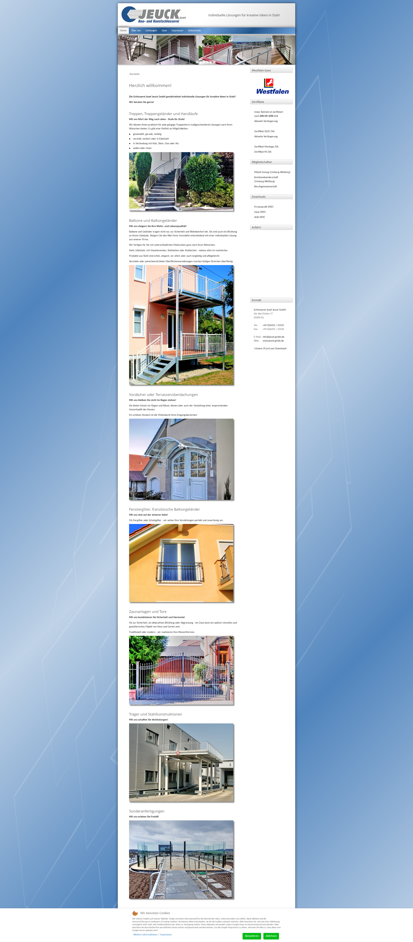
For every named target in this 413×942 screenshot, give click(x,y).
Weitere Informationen (145, 934)
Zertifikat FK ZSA (262, 152)
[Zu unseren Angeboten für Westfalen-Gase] (272, 86)
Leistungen (151, 30)
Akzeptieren (252, 936)
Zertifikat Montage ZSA (266, 147)
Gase (164, 30)
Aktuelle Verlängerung (266, 121)
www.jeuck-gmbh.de (273, 341)
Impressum (177, 30)
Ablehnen (271, 936)
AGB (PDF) (259, 217)
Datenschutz (194, 30)
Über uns (136, 30)
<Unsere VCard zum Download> (270, 348)
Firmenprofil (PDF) (263, 207)
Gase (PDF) (260, 212)
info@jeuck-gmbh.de (273, 337)
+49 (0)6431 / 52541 (273, 325)
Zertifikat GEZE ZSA (264, 131)
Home (123, 30)
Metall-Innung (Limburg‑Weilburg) (272, 172)
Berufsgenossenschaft (265, 186)
